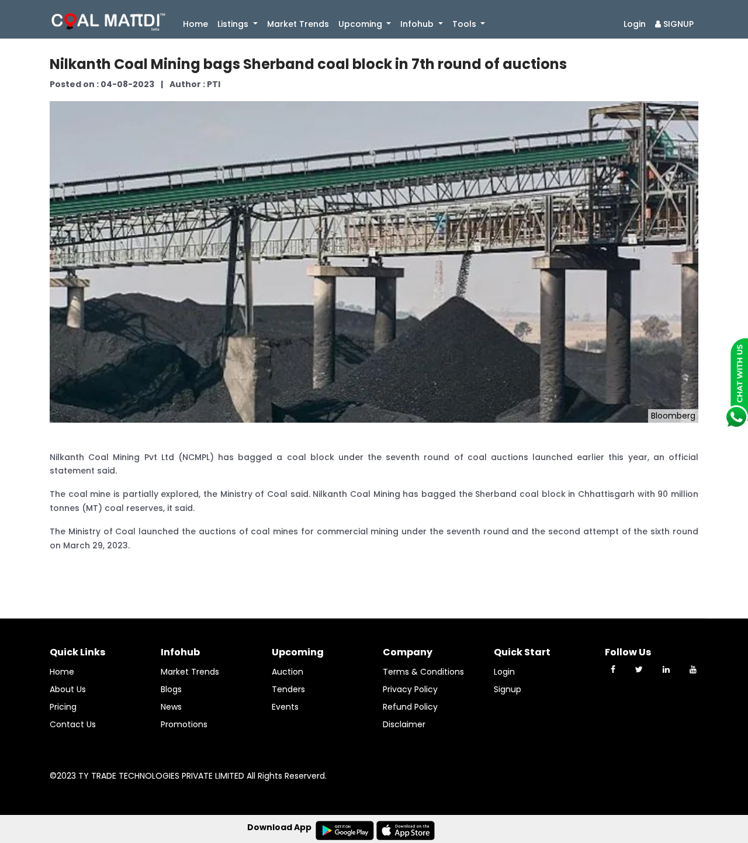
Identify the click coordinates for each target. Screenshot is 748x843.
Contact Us (73, 724)
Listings (234, 24)
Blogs (171, 689)
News (171, 707)
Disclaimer (404, 724)
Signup (507, 689)
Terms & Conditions (423, 672)
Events (285, 707)
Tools (465, 24)
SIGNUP (677, 24)
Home (198, 24)
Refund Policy (410, 707)
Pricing (63, 707)
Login (635, 24)
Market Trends (298, 24)
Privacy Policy (410, 689)
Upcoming (361, 24)
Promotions (184, 724)
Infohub (418, 24)
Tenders (288, 689)
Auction (287, 672)
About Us (68, 689)
